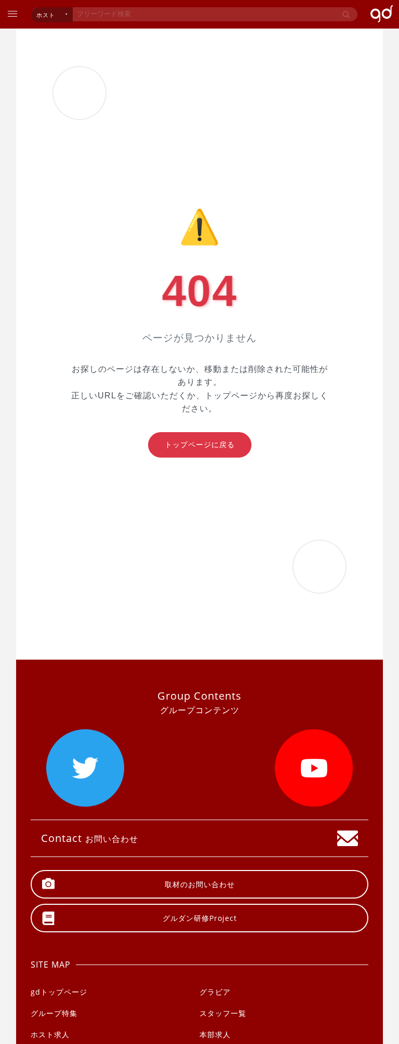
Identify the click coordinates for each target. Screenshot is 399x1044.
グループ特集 (54, 1013)
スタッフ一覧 (223, 1013)
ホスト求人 (50, 1034)
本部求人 (215, 1034)
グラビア (215, 992)
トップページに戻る (200, 444)
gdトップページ (59, 992)
